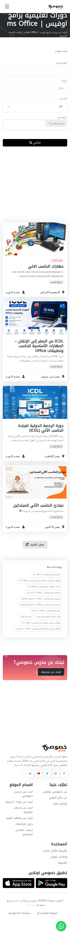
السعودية (54, 292)
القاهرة (49, 456)
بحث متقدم (61, 51)
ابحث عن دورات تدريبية (19, 801)
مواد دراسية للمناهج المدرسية (48, 616)
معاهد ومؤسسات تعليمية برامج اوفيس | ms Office (39, 580)
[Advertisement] (35, 187)
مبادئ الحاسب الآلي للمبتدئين (38, 505)
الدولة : (63, 81)
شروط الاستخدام (47, 913)
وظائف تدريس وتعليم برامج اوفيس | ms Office (41, 622)
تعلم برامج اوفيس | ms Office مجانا (46, 610)
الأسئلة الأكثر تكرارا (55, 850)
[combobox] (35, 88)
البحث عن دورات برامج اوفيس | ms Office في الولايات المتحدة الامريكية (37, 34)
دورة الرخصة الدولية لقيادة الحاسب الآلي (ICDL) (40, 428)
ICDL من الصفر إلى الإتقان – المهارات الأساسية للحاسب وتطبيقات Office (39, 346)
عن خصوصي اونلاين (55, 791)
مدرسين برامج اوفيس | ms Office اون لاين (43, 592)
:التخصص (62, 117)
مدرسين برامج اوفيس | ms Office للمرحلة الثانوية (40, 598)
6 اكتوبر (48, 527)
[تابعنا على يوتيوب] (38, 773)
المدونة (62, 862)
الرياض (44, 292)
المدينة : (63, 99)
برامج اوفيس (56, 282)
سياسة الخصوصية (19, 913)
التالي (36, 142)
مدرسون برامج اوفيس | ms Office (46, 574)
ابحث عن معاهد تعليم (19, 818)
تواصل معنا (60, 803)
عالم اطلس (30, 905)
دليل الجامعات (26, 616)
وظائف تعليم (59, 856)
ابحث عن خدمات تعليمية (23, 810)
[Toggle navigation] (7, 6)
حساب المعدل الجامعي (24, 832)
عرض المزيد (37, 544)
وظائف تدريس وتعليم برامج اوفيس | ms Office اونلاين (38, 628)
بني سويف (47, 376)
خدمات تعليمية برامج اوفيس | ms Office (44, 586)
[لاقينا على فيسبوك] (64, 773)
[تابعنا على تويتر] (47, 773)
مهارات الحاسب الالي (45, 266)
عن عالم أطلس (58, 797)
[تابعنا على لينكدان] (30, 773)
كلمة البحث (61, 63)
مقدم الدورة (13, 292)
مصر (57, 376)
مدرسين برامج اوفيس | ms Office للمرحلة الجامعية (40, 604)
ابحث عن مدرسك (51, 672)
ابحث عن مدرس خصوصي (23, 794)
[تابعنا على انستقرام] (55, 773)
